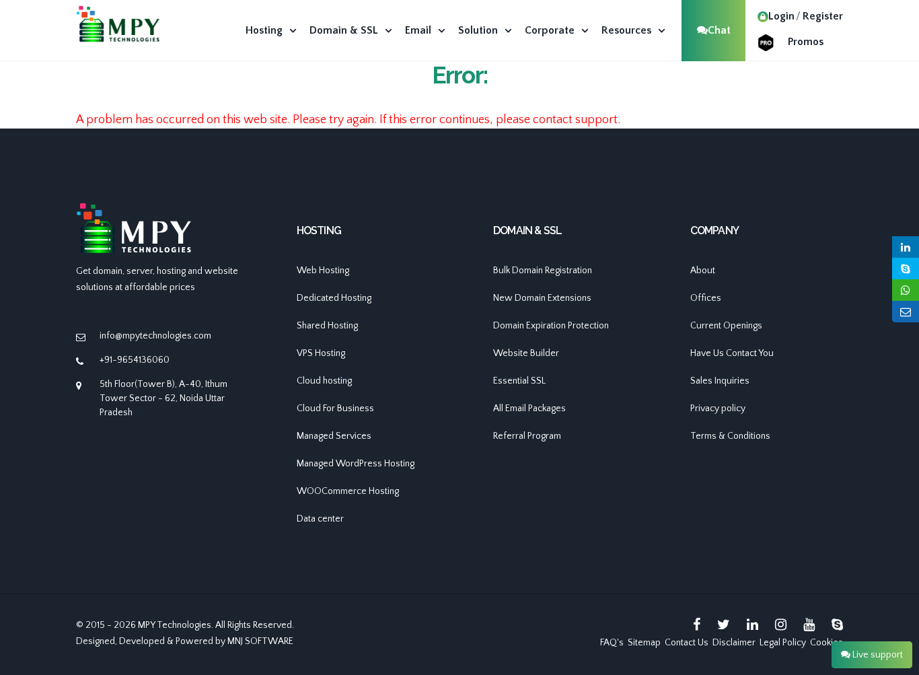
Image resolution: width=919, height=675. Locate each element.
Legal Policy (783, 642)
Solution (478, 30)
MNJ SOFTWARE (260, 641)
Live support (876, 654)
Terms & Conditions (730, 436)
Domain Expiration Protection (551, 325)
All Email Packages (529, 408)
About (702, 270)
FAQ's (612, 642)
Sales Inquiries (719, 381)
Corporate (550, 30)
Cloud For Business (335, 408)
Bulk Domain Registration (542, 270)
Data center (320, 518)
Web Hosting (323, 270)
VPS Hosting (321, 353)
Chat (719, 30)
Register (823, 16)
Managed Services (334, 436)
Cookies (826, 642)
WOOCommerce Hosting (348, 491)
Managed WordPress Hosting (355, 463)
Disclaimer (734, 642)
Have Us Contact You (732, 353)
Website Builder (526, 353)
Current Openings (726, 325)
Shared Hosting (327, 325)
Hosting (264, 30)
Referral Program (527, 436)
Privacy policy (717, 408)
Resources (626, 30)
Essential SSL (519, 381)
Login (781, 16)
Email (418, 30)
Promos (805, 42)
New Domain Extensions (542, 298)
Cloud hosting (324, 381)
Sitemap (644, 642)
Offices (705, 298)
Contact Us (686, 642)
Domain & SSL (343, 30)
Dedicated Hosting (334, 298)
